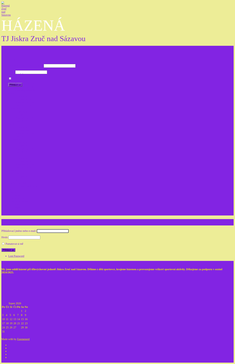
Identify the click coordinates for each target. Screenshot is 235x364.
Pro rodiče (13, 179)
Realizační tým (16, 173)
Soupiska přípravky (25, 83)
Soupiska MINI (23, 99)
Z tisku (12, 210)
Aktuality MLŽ (23, 120)
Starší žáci (13, 124)
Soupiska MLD (23, 145)
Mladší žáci (14, 108)
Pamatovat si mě (21, 78)
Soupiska (20, 114)
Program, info (22, 80)
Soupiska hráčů (23, 130)
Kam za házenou (17, 198)
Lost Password (16, 256)
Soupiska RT (22, 176)
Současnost (14, 195)
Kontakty (13, 170)
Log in (11, 59)
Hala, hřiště (14, 207)
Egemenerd (23, 339)
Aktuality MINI (23, 105)
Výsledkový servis (18, 201)
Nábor (11, 189)
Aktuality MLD (23, 151)
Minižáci (13, 93)
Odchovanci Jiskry (18, 182)
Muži (11, 155)
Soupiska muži (23, 161)
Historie (12, 192)
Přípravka (13, 77)
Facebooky (14, 204)
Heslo (11, 72)
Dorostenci (14, 139)
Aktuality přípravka (25, 89)
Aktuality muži (23, 167)
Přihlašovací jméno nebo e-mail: (25, 65)
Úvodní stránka (16, 74)
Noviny (12, 213)
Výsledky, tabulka (25, 86)
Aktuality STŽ (23, 136)
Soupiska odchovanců (27, 185)
